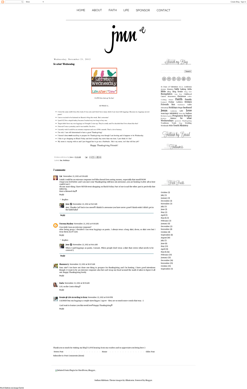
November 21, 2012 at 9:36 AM (75, 176)
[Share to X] (95, 157)
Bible (163, 91)
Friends (165, 104)
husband (187, 107)
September (165, 235)
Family (188, 99)
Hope (180, 108)
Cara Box (178, 94)
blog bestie (178, 92)
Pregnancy (177, 116)
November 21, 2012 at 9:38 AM (86, 224)
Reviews (163, 118)
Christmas (181, 96)
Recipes (188, 116)
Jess (67, 204)
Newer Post (58, 352)
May (163, 212)
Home (104, 352)
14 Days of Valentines (169, 87)
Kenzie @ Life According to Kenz (73, 297)
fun (61, 160)
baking (183, 89)
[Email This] (90, 157)
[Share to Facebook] (97, 157)
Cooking (164, 100)
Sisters (173, 118)
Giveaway (164, 108)
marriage (165, 113)
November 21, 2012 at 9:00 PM (100, 297)
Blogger (148, 380)
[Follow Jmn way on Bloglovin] (169, 80)
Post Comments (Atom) (74, 356)
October (164, 192)
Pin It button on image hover (12, 388)
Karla (61, 283)
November (165, 204)
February (165, 221)
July (162, 195)
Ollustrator (129, 380)
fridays (188, 102)
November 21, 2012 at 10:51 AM (77, 283)
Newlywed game (166, 116)
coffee (189, 96)
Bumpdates (166, 94)
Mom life (182, 113)
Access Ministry (167, 89)
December (165, 201)
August (164, 238)
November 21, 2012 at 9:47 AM (85, 204)
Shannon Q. (64, 264)
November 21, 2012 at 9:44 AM (85, 245)
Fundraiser (181, 105)
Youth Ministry (180, 125)
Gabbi (189, 105)
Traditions (165, 123)
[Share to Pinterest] (100, 157)
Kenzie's (84, 117)
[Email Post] (86, 157)
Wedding (188, 123)
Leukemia (174, 111)
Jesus (164, 110)
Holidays (66, 160)
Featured (164, 102)
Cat (61, 176)
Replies (65, 200)
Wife (171, 126)
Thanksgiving (187, 121)
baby (177, 89)
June (163, 209)
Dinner (171, 100)
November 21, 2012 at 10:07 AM (82, 264)
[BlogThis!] (93, 157)
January (164, 198)
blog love (188, 92)
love (189, 110)
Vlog (180, 123)
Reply (61, 195)
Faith (178, 99)
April (163, 215)
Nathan (189, 113)
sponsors (178, 121)
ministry (174, 113)
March (163, 218)
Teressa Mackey (66, 224)
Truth (174, 123)
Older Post (150, 352)
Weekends (165, 126)
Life (181, 111)
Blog (169, 92)
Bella (189, 89)
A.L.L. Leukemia (185, 87)
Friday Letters (175, 102)
